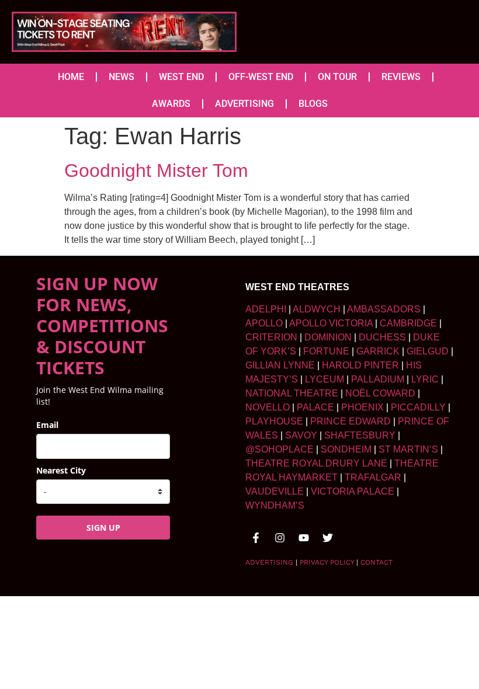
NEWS (121, 76)
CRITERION (271, 337)
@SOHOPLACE (279, 449)
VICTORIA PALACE (352, 491)
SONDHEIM (346, 449)
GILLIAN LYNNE (280, 365)
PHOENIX (362, 407)
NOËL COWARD (380, 393)
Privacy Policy (327, 562)
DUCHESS (382, 337)
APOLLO (264, 323)
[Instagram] (279, 537)
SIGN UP (103, 527)
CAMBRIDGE (408, 323)
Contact (376, 562)
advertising (269, 562)
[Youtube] (303, 537)
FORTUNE (326, 351)
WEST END (181, 76)
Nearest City (61, 470)
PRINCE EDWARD (350, 421)
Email (47, 424)
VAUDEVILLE (274, 491)
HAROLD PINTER (360, 365)
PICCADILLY (418, 407)
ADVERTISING (244, 103)
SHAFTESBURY (359, 435)
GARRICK (378, 351)
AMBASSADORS (384, 309)
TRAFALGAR (373, 477)
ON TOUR (337, 76)
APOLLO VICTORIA (331, 323)
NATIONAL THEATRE (291, 393)
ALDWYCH (317, 309)
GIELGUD (428, 351)
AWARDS (171, 103)
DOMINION (328, 337)
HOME (71, 76)
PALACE (315, 407)
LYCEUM (324, 379)
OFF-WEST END (260, 76)
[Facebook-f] (255, 537)
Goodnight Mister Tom (156, 170)
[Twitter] (327, 537)
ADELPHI (265, 309)
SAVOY (301, 435)
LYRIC (425, 379)
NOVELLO (267, 407)
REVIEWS (401, 76)
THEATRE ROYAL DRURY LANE (316, 463)
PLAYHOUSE (274, 421)
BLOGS (313, 103)
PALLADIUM (377, 379)
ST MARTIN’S (408, 449)
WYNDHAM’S (274, 505)
